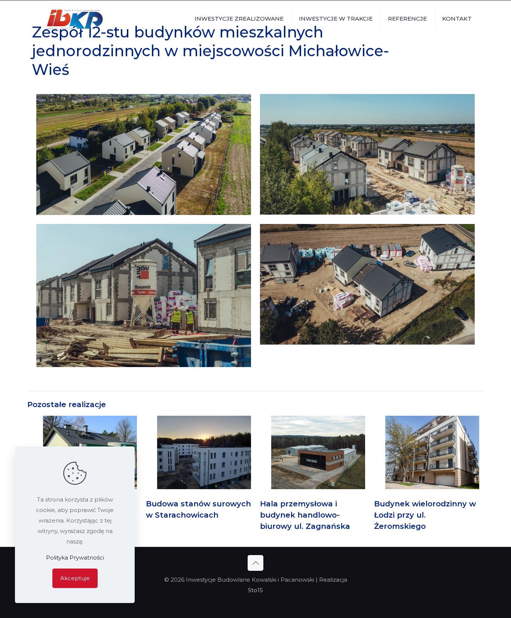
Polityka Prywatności (75, 557)
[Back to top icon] (255, 563)
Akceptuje (75, 578)
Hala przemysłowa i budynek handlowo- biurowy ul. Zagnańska (305, 515)
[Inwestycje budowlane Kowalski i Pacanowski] (74, 18)
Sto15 (255, 590)
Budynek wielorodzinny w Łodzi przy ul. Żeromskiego (425, 515)
